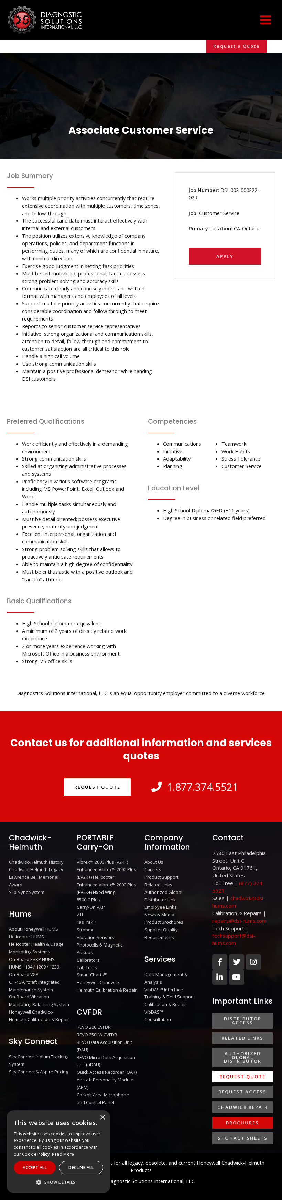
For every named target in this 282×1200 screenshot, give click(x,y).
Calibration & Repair (165, 1004)
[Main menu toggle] (265, 19)
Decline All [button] (81, 1167)
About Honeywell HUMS (33, 929)
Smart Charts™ (92, 975)
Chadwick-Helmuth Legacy (36, 869)
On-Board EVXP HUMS (32, 959)
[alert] (58, 1151)
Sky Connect (33, 1041)
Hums (20, 914)
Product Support (161, 877)
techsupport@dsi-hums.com (233, 939)
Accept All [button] (35, 1167)
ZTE (80, 914)
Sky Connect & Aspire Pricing (38, 1072)
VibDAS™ (153, 1012)
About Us (153, 862)
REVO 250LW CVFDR (97, 1034)
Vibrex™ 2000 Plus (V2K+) (102, 862)
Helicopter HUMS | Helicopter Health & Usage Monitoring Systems (36, 944)
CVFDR (89, 1012)
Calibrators (88, 960)
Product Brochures (163, 922)
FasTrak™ (87, 922)
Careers (152, 869)
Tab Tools (87, 967)
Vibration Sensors (95, 937)
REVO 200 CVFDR (94, 1027)
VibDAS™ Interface (163, 989)
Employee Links (160, 907)
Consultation (157, 1019)
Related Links (158, 885)
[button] (236, 46)
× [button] (102, 1117)
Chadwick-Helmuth (30, 842)
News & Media (159, 914)
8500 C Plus (88, 900)
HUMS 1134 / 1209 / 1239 (34, 967)
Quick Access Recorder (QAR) (107, 1072)
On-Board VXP (24, 974)
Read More (63, 1154)
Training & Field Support (169, 997)
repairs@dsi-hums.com (239, 920)
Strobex (85, 930)
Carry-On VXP (91, 907)
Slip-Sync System (26, 892)
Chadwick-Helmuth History (36, 862)
